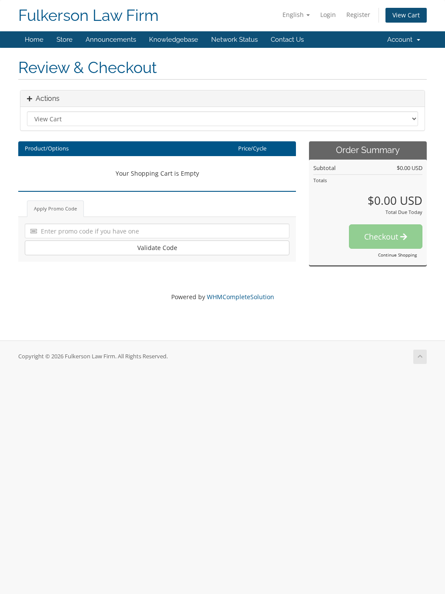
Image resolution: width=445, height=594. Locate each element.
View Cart (406, 15)
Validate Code (157, 248)
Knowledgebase (173, 39)
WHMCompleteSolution (240, 297)
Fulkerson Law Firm (88, 15)
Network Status (234, 39)
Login (328, 14)
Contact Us (287, 39)
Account (401, 39)
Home (34, 39)
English (294, 14)
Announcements (111, 39)
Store (64, 39)
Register (358, 14)
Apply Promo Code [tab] (55, 208)
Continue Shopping (397, 255)
